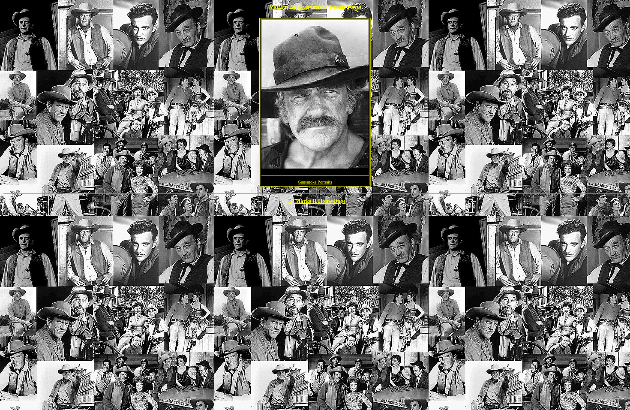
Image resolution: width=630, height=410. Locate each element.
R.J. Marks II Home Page (315, 201)
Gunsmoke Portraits (315, 182)
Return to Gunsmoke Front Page (315, 7)
